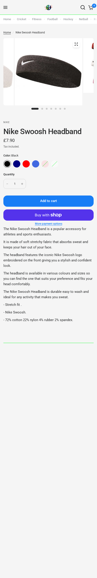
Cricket (21, 19)
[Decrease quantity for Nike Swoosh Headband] (7, 184)
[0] (90, 7)
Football (52, 19)
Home (7, 19)
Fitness (37, 19)
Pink (45, 163)
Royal (35, 163)
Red (26, 163)
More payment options (48, 223)
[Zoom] (76, 44)
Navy (16, 163)
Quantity (8, 174)
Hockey (68, 19)
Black (7, 163)
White (54, 163)
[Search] (83, 7)
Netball (83, 19)
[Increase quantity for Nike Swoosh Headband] (22, 184)
